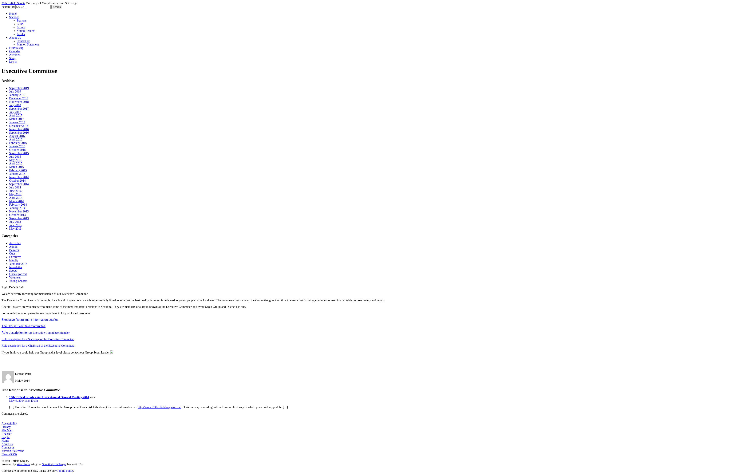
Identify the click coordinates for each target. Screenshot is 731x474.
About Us (15, 37)
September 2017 (19, 108)
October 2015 (17, 149)
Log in (13, 61)
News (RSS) (9, 454)
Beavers (21, 20)
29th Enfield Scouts (13, 3)
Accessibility (9, 423)
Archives (14, 54)
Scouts (21, 27)
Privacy (6, 427)
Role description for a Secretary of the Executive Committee (38, 339)
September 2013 (19, 218)
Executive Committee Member (35, 332)
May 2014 (15, 194)
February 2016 (18, 142)
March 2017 (16, 118)
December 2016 (18, 125)
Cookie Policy (64, 470)
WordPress (23, 464)
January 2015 (17, 173)
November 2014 (19, 177)
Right (5, 287)
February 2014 (18, 204)
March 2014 (16, 201)
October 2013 (17, 214)
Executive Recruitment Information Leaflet (30, 319)
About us (7, 444)
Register (6, 433)
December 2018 (18, 98)
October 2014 (17, 180)
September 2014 (19, 184)
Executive (15, 257)
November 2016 (19, 129)
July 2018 (15, 105)
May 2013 (15, 228)
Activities (15, 243)
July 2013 (15, 221)
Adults (21, 34)
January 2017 (17, 122)
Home (13, 13)
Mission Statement (28, 44)
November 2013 (19, 211)
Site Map (7, 430)
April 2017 (15, 115)
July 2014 (15, 187)
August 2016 (17, 136)
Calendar (14, 51)
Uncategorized (18, 274)
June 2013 (15, 225)
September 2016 (19, 132)
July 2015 (15, 156)
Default (13, 287)
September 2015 (19, 153)
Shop (12, 58)
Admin (13, 246)
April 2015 (15, 163)
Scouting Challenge (54, 464)
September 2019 (19, 88)
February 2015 (18, 170)
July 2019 (15, 91)
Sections (14, 17)
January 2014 (17, 208)
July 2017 (15, 112)
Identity (13, 260)
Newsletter (15, 267)
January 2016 (17, 146)
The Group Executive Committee (23, 326)
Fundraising (16, 47)
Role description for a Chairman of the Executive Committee (38, 345)
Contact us (8, 447)
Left (21, 287)
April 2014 (15, 197)
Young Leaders (26, 30)
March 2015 (16, 166)
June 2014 (15, 190)
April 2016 (15, 139)
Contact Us (23, 41)
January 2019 (17, 95)
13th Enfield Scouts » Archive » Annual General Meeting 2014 (49, 397)
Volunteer (15, 277)
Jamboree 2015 (18, 263)
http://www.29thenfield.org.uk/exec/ (159, 407)
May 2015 (15, 160)
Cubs (20, 24)
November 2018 (19, 101)
